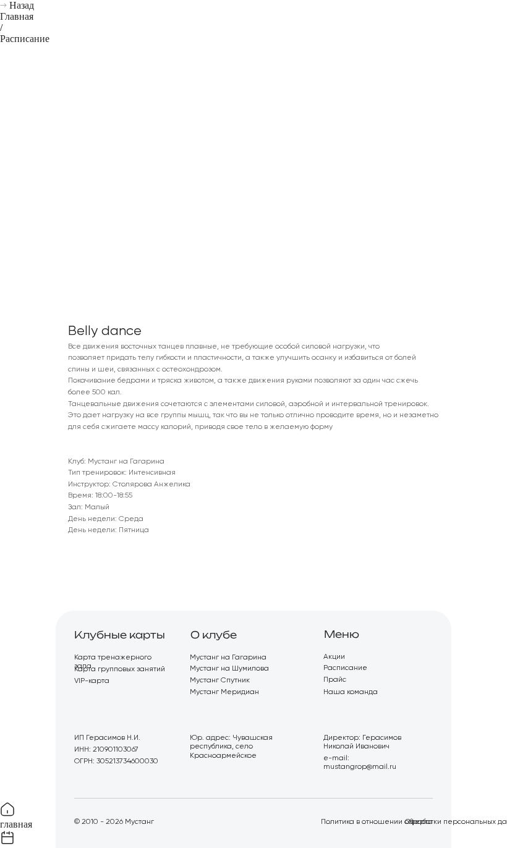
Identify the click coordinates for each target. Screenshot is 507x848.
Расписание (24, 38)
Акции (334, 657)
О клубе (213, 635)
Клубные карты (119, 635)
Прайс (334, 680)
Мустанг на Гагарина (228, 657)
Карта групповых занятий (119, 669)
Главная (16, 16)
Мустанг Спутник (220, 680)
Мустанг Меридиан (224, 692)
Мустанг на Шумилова (229, 668)
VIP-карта (91, 681)
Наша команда (350, 692)
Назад (21, 5)
